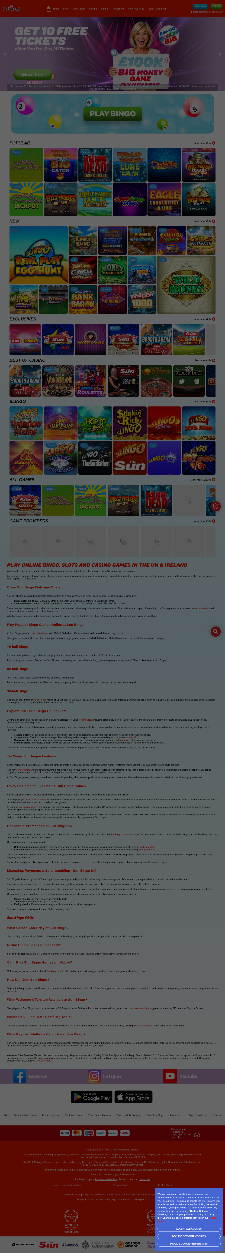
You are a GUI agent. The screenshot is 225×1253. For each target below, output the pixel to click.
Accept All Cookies (189, 1228)
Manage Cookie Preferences (189, 1243)
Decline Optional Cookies (189, 1236)
